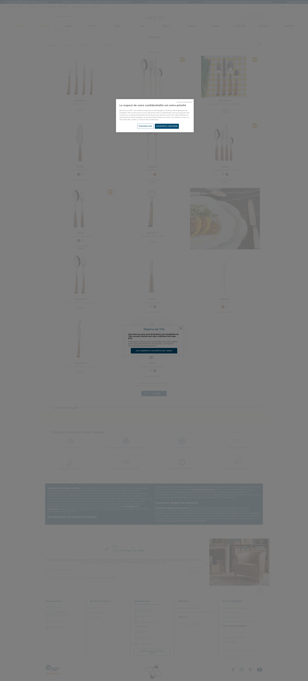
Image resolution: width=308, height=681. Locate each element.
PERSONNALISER (145, 126)
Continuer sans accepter (184, 102)
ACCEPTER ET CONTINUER (167, 126)
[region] (155, 115)
